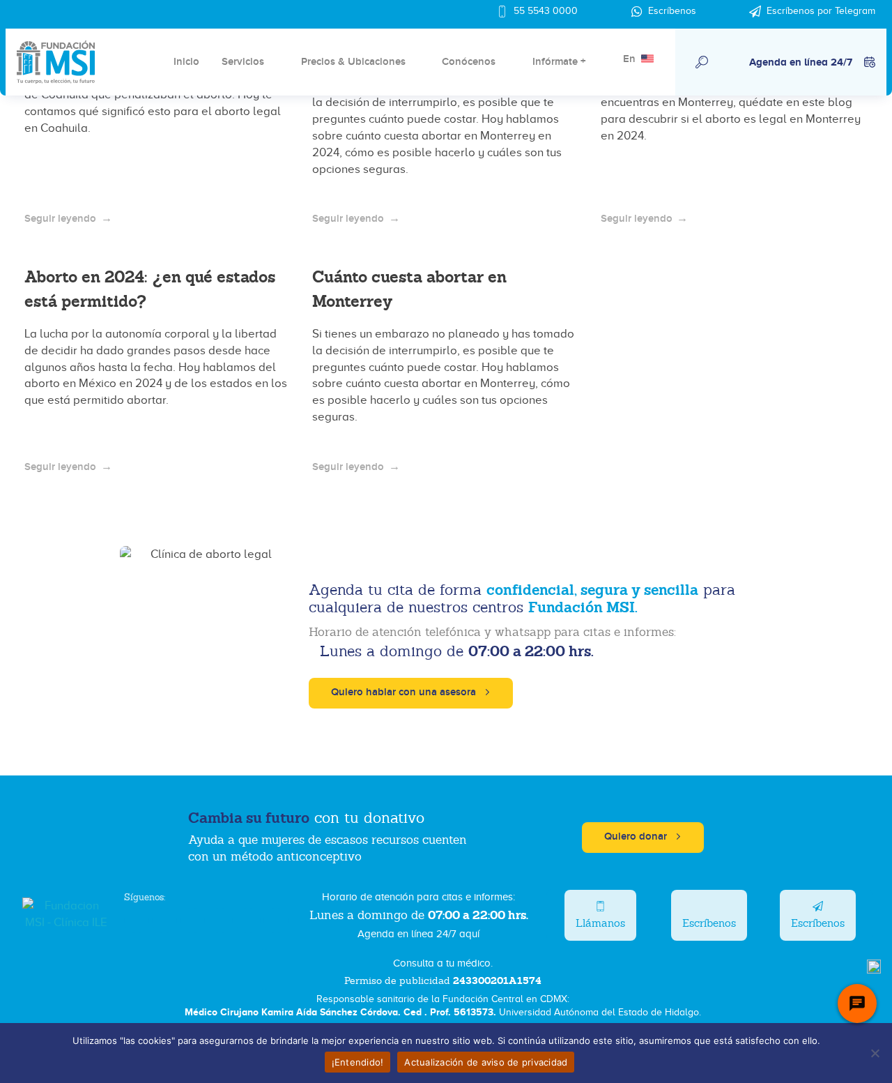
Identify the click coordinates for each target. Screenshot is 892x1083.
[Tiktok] (248, 920)
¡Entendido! (358, 1062)
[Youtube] (220, 920)
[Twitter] (164, 920)
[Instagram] (192, 920)
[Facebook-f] (136, 920)
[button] (701, 62)
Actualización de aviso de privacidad (485, 1062)
